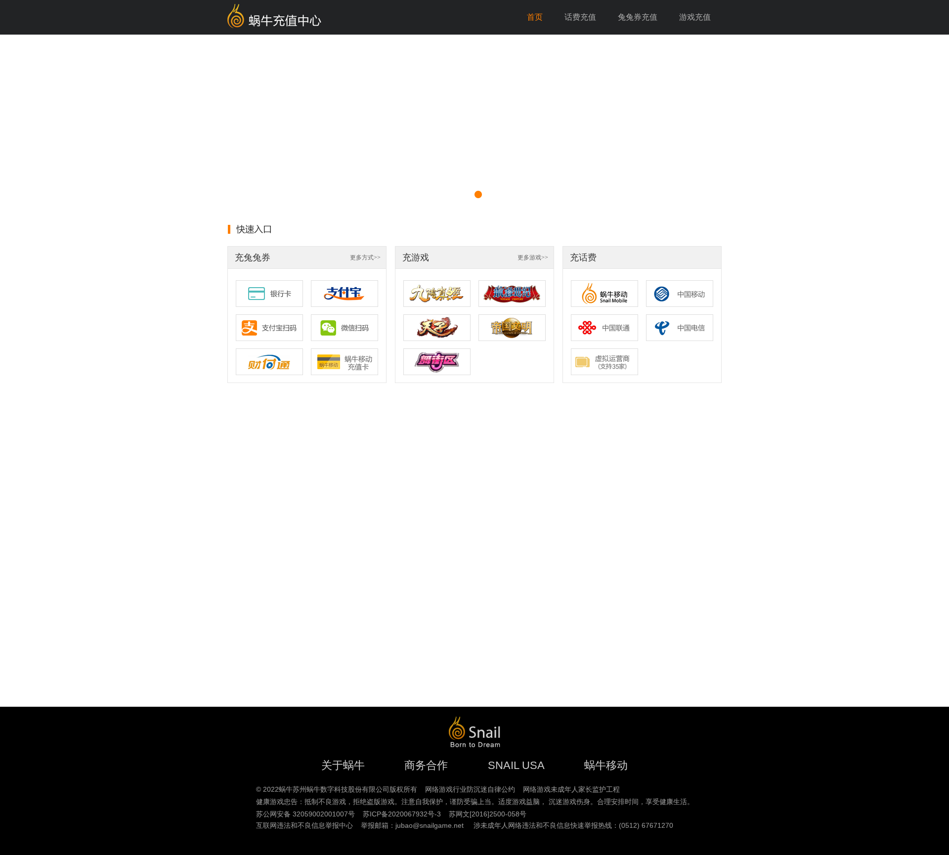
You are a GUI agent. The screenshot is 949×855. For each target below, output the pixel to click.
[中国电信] (679, 327)
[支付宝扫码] (269, 327)
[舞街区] (437, 361)
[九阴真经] (437, 293)
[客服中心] (474, 124)
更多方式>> (365, 257)
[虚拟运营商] (604, 361)
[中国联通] (604, 327)
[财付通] (269, 361)
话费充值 (580, 17)
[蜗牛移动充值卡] (344, 361)
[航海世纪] (512, 293)
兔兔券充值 (637, 17)
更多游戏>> (533, 257)
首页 (535, 17)
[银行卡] (269, 293)
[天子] (437, 327)
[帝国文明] (512, 327)
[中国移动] (679, 293)
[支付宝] (344, 293)
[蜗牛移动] (604, 293)
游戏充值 (695, 17)
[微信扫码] (344, 327)
